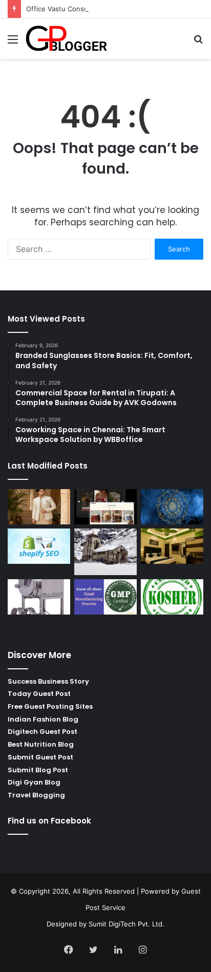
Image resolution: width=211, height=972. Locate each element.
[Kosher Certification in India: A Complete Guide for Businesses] (172, 597)
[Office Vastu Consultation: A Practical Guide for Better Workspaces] (172, 506)
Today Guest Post (39, 694)
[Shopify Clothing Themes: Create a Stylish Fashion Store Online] (105, 506)
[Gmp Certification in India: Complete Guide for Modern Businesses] (105, 597)
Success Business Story (48, 681)
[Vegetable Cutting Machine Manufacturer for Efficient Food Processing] (39, 597)
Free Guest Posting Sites (50, 706)
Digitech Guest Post (42, 731)
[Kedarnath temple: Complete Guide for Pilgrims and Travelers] (105, 552)
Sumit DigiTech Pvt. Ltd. (126, 924)
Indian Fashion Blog (43, 719)
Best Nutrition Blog (41, 744)
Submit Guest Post (40, 757)
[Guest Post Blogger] (67, 39)
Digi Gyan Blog (34, 782)
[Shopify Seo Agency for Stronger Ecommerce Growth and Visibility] (39, 546)
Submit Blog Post (38, 770)
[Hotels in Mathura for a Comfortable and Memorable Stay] (172, 546)
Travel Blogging (36, 795)
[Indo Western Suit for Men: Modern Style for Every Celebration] (39, 506)
